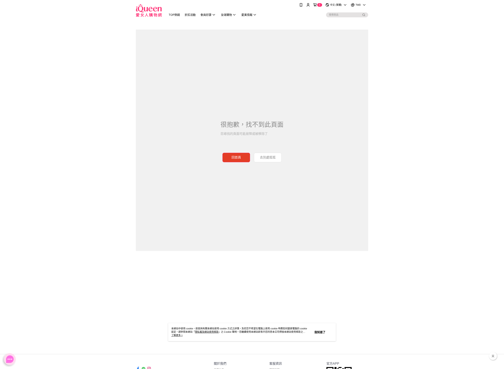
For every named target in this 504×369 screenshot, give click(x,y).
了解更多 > (177, 335)
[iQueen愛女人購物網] (149, 10)
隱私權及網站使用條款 (207, 332)
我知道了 (319, 332)
